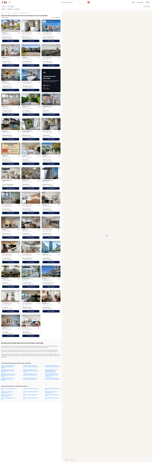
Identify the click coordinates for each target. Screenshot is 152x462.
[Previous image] (3, 26)
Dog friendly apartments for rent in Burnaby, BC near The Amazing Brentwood (8, 370)
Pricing (133, 2)
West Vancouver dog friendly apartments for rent (7, 395)
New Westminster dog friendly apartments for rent (51, 392)
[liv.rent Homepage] (4, 2)
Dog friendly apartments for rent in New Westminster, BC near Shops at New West (8, 375)
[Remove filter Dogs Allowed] (19, 9)
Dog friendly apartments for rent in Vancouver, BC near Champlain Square (30, 366)
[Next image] (18, 26)
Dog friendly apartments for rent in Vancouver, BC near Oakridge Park (30, 379)
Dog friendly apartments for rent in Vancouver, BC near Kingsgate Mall (30, 374)
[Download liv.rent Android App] (46, 88)
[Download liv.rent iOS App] (46, 85)
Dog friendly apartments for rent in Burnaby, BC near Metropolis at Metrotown (8, 366)
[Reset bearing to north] (150, 460)
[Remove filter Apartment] (6, 9)
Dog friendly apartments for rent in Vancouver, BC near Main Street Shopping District (52, 375)
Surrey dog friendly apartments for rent (30, 388)
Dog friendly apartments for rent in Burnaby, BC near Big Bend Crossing (52, 366)
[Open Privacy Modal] (9, 2)
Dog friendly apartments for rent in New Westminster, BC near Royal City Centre (30, 370)
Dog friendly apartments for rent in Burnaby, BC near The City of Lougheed (8, 379)
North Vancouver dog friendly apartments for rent (7, 392)
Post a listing (140, 2)
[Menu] (147, 2)
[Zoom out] (150, 458)
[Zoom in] (150, 456)
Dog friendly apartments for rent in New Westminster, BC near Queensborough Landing (52, 370)
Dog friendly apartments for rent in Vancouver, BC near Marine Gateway (52, 379)
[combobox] (61, 2)
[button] (9, 55)
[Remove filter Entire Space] (12, 9)
